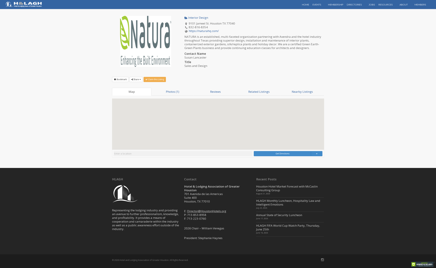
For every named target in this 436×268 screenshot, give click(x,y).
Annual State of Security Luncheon (279, 215)
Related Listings (259, 92)
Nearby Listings (302, 92)
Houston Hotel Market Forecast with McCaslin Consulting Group (287, 188)
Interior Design (198, 18)
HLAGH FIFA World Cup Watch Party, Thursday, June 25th (288, 227)
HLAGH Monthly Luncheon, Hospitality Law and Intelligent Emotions (288, 202)
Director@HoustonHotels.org (206, 211)
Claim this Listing (155, 79)
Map (132, 92)
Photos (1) (172, 92)
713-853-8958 (196, 215)
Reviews (215, 92)
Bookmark (121, 79)
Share (136, 79)
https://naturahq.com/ (204, 31)
